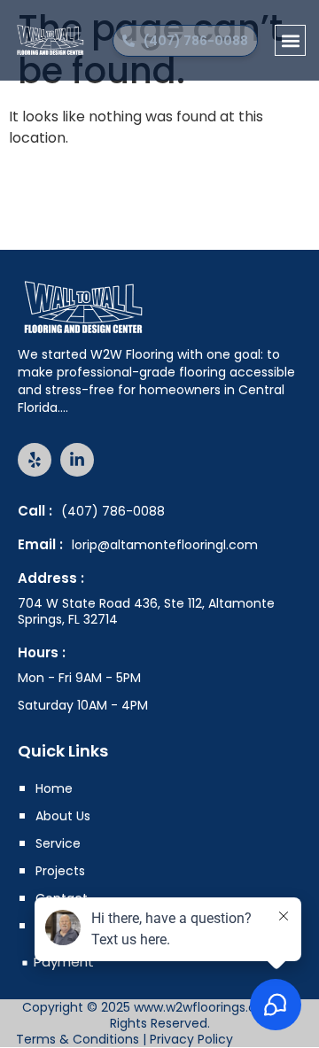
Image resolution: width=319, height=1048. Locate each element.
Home (54, 788)
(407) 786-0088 (113, 511)
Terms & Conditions (77, 1039)
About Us (62, 816)
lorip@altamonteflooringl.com (165, 545)
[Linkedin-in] (77, 460)
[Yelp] (34, 460)
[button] (290, 40)
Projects (60, 871)
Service (58, 843)
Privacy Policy (191, 1039)
